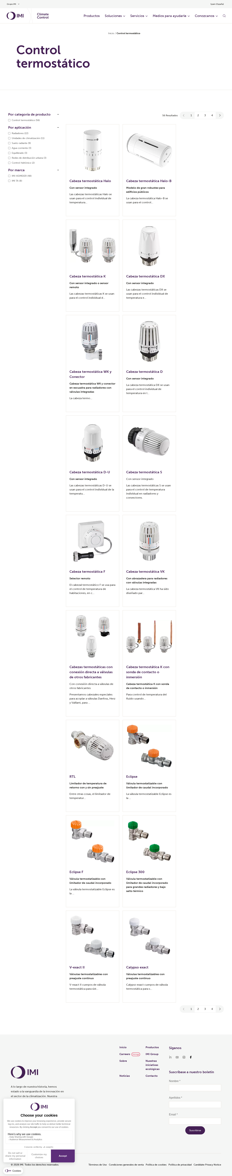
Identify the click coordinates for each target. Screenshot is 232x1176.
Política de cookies (156, 1164)
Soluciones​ (113, 16)
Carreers (124, 1054)
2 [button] (198, 115)
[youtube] (177, 1057)
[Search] (224, 16)
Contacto (152, 1075)
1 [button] (191, 115)
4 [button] (212, 115)
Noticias (124, 1075)
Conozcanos (204, 16)
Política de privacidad (180, 1164)
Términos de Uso (97, 1164)
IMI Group (152, 1054)
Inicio (111, 33)
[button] (184, 115)
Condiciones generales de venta (126, 1164)
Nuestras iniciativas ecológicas (152, 1065)
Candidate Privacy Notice (207, 1164)
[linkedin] (170, 1057)
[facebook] (190, 1057)
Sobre (123, 1060)
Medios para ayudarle (169, 16)
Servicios (137, 16)
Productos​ (92, 16)
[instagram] (184, 1057)
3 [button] (205, 115)
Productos (152, 1047)
